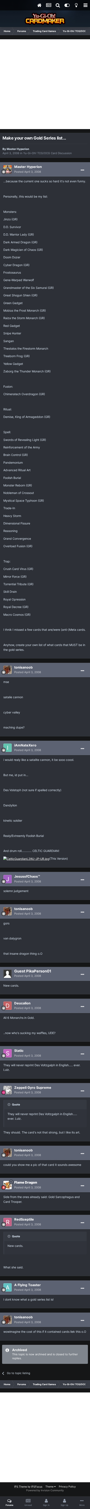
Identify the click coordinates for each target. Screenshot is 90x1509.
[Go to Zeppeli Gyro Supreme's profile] (7, 1090)
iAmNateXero (25, 745)
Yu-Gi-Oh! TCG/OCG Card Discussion (47, 153)
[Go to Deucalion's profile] (7, 1005)
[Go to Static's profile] (7, 1053)
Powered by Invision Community (45, 1490)
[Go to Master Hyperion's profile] (7, 169)
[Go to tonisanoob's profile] (7, 670)
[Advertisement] (45, 84)
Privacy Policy (67, 1486)
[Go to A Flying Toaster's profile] (7, 1287)
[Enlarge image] (26, 858)
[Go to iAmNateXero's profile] (7, 748)
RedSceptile (24, 1219)
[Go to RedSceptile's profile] (7, 1222)
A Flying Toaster (27, 1285)
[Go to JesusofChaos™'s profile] (7, 879)
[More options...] (82, 170)
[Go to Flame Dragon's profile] (7, 1185)
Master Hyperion (18, 149)
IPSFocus (36, 1486)
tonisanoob (23, 667)
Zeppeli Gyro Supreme (32, 1087)
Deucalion (22, 1003)
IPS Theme (20, 1486)
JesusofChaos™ (27, 876)
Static (18, 1050)
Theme (49, 1486)
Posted (27, 171)
